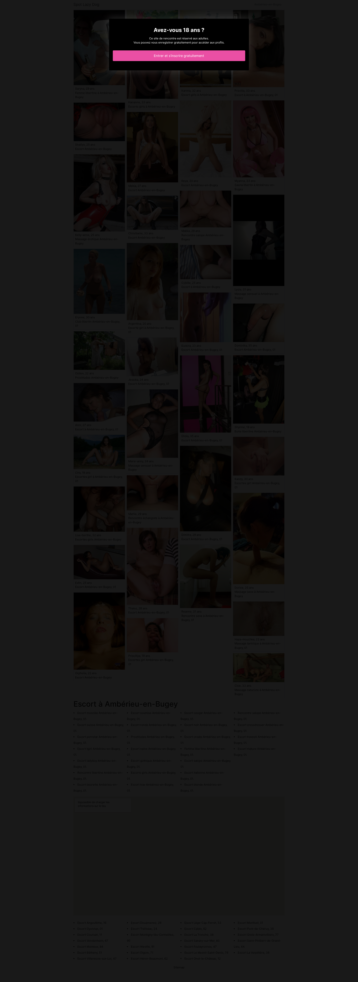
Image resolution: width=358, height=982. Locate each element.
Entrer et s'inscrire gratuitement (179, 56)
